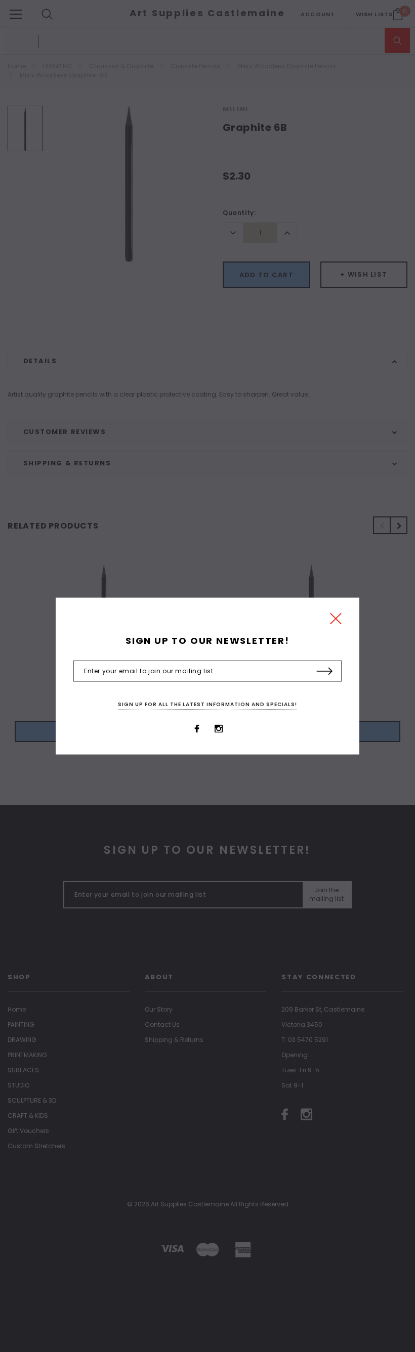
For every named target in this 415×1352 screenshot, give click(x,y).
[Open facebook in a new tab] (197, 729)
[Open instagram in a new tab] (219, 729)
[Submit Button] (324, 671)
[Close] (335, 621)
